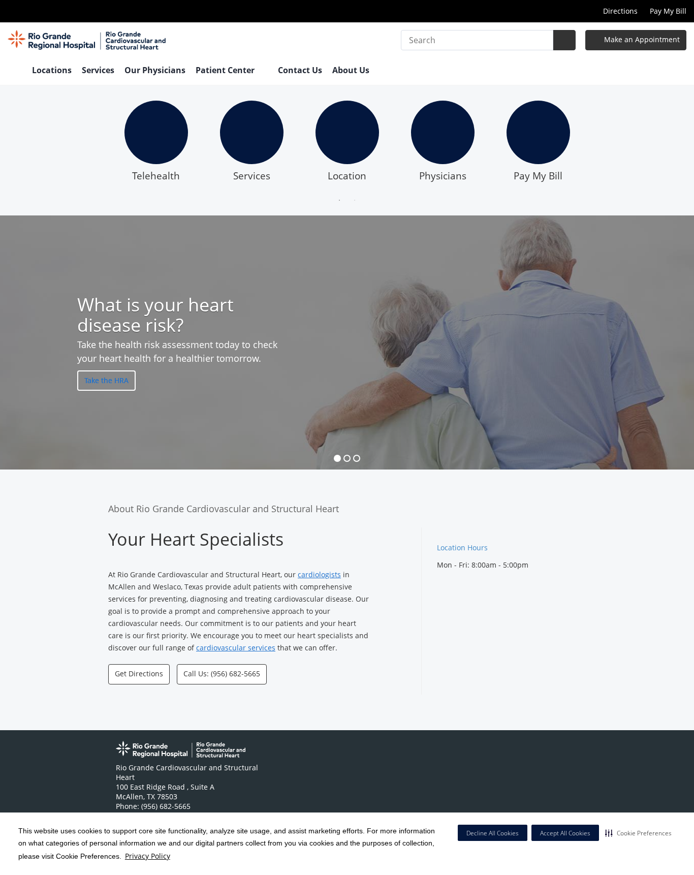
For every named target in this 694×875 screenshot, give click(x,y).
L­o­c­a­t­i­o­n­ (347, 175)
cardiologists (319, 574)
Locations (52, 70)
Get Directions (139, 673)
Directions (620, 11)
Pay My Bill (668, 11)
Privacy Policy (147, 856)
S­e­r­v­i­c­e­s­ (251, 175)
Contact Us (300, 70)
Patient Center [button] (226, 70)
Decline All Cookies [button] (492, 833)
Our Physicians (154, 70)
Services (98, 70)
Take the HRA (106, 380)
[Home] (15, 71)
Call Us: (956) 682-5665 (221, 673)
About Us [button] (351, 70)
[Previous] (100, 144)
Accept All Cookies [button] (565, 833)
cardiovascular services (235, 647)
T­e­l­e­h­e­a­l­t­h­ (156, 175)
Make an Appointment (641, 39)
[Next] (593, 144)
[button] (638, 833)
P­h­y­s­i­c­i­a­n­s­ (442, 175)
